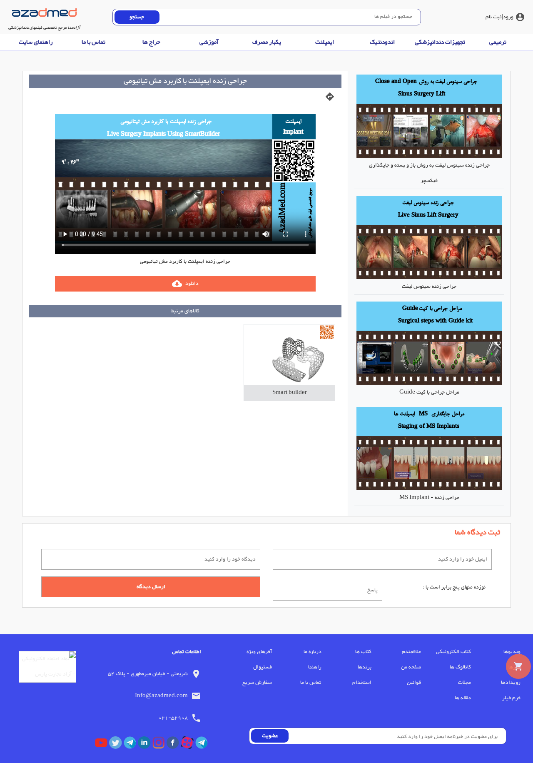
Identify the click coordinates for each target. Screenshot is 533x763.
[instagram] (159, 744)
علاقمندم (411, 652)
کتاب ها (363, 652)
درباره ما (312, 652)
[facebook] (174, 744)
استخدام (361, 683)
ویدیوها (512, 652)
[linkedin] (145, 744)
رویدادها (511, 683)
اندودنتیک (382, 42)
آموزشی (209, 42)
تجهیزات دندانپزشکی (440, 42)
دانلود (185, 284)
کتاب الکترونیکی (453, 652)
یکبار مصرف (266, 42)
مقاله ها (463, 698)
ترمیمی (497, 42)
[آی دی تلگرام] (131, 744)
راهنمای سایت (36, 42)
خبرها (514, 667)
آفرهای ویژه (259, 652)
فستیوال (262, 667)
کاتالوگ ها (460, 667)
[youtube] (102, 744)
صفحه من (411, 667)
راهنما (314, 667)
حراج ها (151, 42)
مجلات (464, 683)
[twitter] (116, 744)
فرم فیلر (511, 698)
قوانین (414, 683)
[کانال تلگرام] (202, 744)
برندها (364, 667)
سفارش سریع (256, 683)
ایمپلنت (324, 42)
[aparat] (188, 744)
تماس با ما (93, 42)
